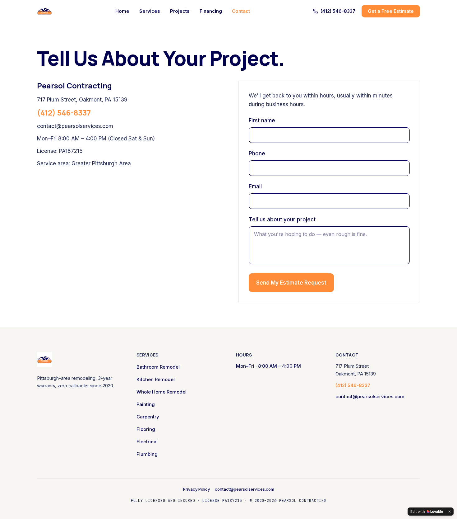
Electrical (147, 442)
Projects (180, 11)
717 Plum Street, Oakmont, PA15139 (82, 100)
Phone (257, 153)
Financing (211, 11)
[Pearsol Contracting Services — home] (44, 11)
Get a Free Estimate (391, 11)
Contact (241, 11)
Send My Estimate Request (291, 283)
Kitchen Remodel (155, 379)
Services (149, 11)
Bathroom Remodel (158, 367)
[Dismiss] (449, 511)
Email (255, 186)
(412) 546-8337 (338, 11)
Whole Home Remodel (161, 392)
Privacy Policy (196, 489)
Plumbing (147, 454)
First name (262, 120)
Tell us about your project (282, 219)
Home (122, 11)
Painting (145, 404)
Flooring (145, 429)
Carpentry (147, 417)
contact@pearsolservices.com (75, 126)
